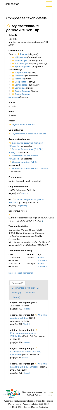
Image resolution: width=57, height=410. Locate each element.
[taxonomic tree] (15, 273)
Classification (16, 50)
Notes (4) (16, 292)
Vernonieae (20, 88)
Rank (11, 111)
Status (12, 102)
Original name (16, 130)
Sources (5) (17, 283)
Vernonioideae (22, 85)
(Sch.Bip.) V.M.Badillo (25, 353)
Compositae (12, 3)
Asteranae (20, 75)
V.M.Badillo (23, 334)
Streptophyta (21, 60)
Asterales (19, 78)
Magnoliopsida (22, 72)
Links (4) (16, 297)
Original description (19, 186)
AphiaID (13, 35)
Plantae (24, 54)
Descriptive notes (18, 211)
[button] (8, 26)
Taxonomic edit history (20, 250)
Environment (15, 177)
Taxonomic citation (18, 226)
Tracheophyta (21, 63)
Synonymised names (19, 139)
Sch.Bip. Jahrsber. (30, 168)
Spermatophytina (23, 66)
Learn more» (50, 394)
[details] (24, 193)
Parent (12, 120)
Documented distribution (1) (25, 288)
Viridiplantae (21, 57)
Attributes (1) (32, 292)
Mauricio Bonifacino (39, 407)
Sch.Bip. (24, 124)
